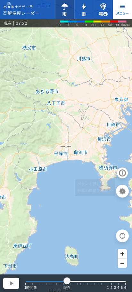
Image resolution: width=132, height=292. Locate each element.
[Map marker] (66, 146)
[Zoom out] (122, 263)
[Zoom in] (122, 253)
